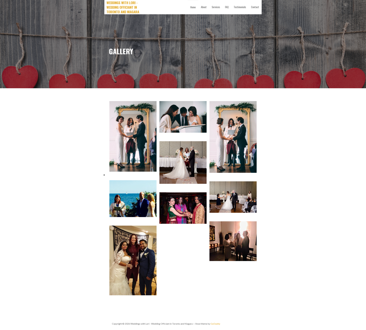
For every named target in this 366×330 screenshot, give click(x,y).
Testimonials (240, 7)
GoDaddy (215, 323)
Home (193, 7)
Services (216, 7)
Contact (255, 7)
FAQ (227, 7)
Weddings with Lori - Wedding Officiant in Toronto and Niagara (123, 7)
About (204, 7)
